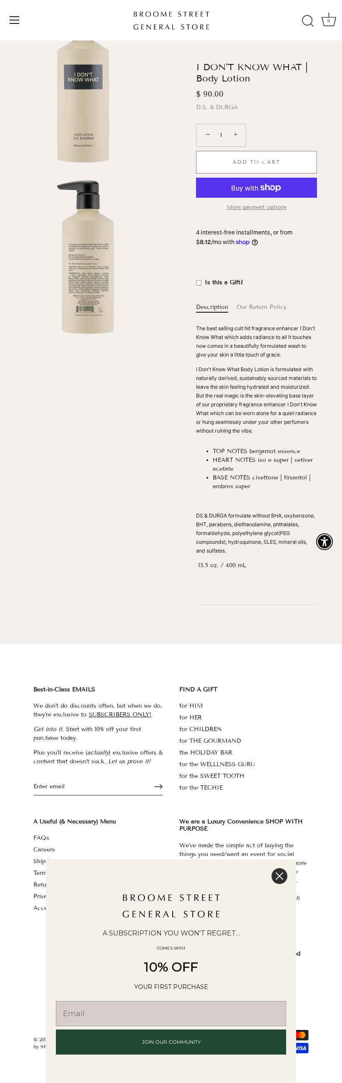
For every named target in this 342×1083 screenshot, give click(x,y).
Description (212, 307)
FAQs (41, 837)
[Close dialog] (279, 876)
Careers (44, 849)
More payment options (257, 207)
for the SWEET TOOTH (211, 776)
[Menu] (14, 20)
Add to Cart (256, 162)
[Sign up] (158, 786)
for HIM (191, 705)
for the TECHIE (201, 787)
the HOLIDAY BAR (205, 752)
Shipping (45, 861)
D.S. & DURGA (217, 107)
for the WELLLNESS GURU (217, 764)
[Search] (308, 21)
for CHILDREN (200, 729)
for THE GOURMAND (210, 740)
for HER (190, 717)
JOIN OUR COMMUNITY (171, 1042)
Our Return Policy (261, 307)
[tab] (216, 307)
